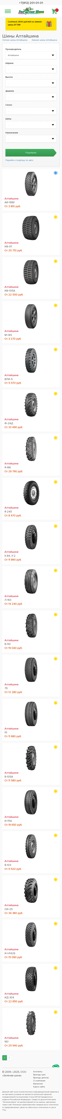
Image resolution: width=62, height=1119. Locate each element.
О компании (39, 1080)
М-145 (8, 335)
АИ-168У (10, 202)
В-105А (9, 776)
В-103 (8, 865)
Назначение (11, 132)
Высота (9, 77)
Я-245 (8, 511)
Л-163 (8, 600)
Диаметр (9, 91)
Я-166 (8, 467)
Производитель (13, 49)
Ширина (9, 63)
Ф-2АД (9, 423)
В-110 (8, 644)
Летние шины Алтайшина (14, 40)
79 (6, 688)
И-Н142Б (10, 953)
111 (6, 732)
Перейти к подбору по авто (19, 160)
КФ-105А (10, 290)
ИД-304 (9, 997)
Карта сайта (39, 1086)
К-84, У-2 (10, 555)
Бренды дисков (41, 1077)
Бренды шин (39, 1074)
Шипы (8, 118)
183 (6, 1041)
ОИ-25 (9, 909)
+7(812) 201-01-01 (31, 3)
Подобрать (31, 152)
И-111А (8, 820)
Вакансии (38, 1083)
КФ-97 (8, 246)
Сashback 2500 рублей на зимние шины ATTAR (25, 23)
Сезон (8, 105)
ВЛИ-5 (9, 379)
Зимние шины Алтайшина (44, 40)
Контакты (37, 1071)
